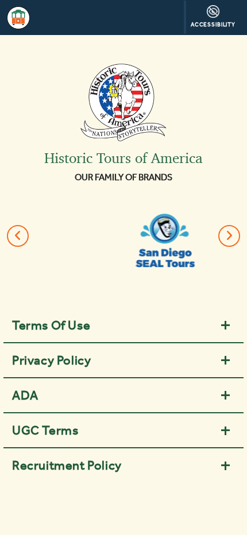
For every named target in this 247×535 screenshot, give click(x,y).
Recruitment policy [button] (67, 465)
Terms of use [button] (51, 324)
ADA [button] (25, 394)
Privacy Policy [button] (51, 359)
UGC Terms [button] (45, 429)
